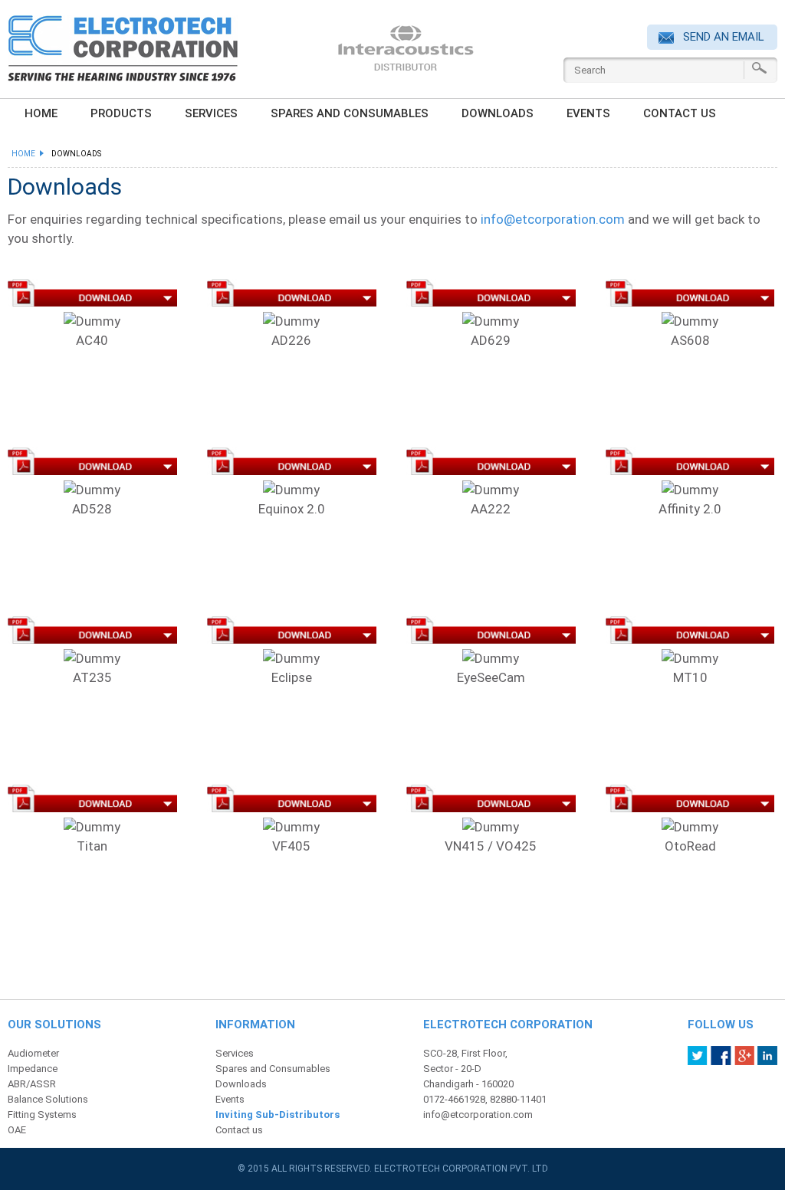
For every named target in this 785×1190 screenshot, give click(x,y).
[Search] (759, 68)
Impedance (32, 1068)
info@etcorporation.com (553, 219)
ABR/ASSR (32, 1084)
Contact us (679, 113)
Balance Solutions (48, 1099)
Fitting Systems (42, 1114)
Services (211, 113)
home (41, 113)
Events (588, 113)
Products (121, 113)
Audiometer (33, 1053)
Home (25, 153)
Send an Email (722, 37)
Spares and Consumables (350, 113)
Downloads (497, 113)
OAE (17, 1130)
